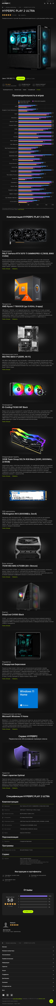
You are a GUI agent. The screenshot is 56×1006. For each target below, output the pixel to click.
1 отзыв (14, 15)
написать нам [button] (42, 998)
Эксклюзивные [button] (6, 954)
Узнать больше (21, 209)
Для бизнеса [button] (5, 978)
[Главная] (2, 7)
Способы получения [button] (10, 85)
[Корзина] (47, 3)
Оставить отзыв (28, 911)
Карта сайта (17, 1003)
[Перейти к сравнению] (44, 3)
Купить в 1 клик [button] (30, 78)
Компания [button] (5, 982)
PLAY (20, 7)
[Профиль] (50, 3)
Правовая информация (7, 1003)
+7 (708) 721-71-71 (50, 1)
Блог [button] (3, 990)
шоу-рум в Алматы (17, 998)
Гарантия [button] (4, 966)
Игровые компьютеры (11, 7)
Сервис (24, 89)
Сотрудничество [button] (6, 986)
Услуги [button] (4, 970)
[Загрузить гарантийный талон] (14, 880)
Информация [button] (5, 962)
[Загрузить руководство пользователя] (41, 876)
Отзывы (38, 89)
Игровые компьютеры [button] (8, 950)
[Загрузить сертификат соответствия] (14, 876)
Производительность (8, 89)
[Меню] (53, 3)
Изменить (15, 268)
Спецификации (31, 89)
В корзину (21, 78)
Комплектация (17, 89)
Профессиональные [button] (7, 958)
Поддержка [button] (5, 974)
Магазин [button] (4, 947)
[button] (4, 1)
